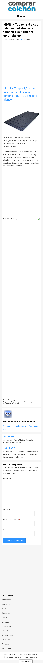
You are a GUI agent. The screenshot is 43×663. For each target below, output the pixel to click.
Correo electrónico (11, 519)
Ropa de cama (7, 635)
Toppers (14, 400)
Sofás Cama (6, 639)
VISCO (17, 404)
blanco (16, 402)
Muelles (5, 631)
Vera (13, 404)
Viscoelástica (7, 648)
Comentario (9, 478)
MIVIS (24, 402)
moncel (29, 402)
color (20, 402)
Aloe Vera (6, 604)
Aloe (11, 402)
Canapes (5, 622)
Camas (4, 617)
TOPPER (8, 404)
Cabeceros (6, 613)
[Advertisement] (21, 64)
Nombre (7, 509)
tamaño (34, 402)
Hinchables (6, 626)
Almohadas (6, 599)
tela (4, 404)
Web (5, 529)
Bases (4, 608)
